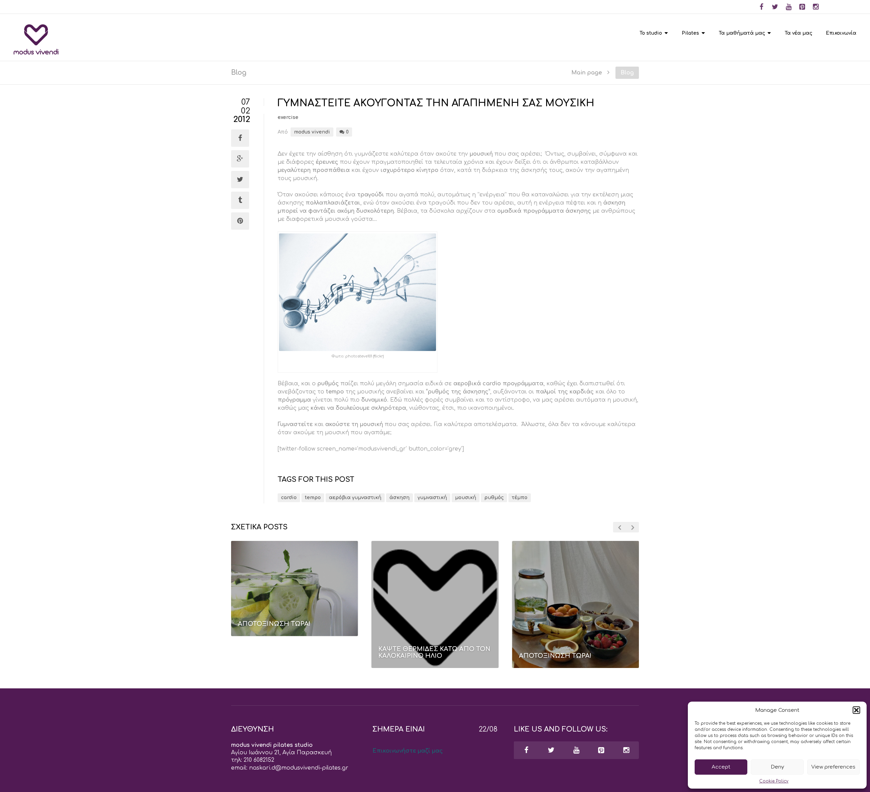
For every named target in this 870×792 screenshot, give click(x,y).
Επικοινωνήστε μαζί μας (407, 751)
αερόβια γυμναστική (355, 497)
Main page (586, 72)
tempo (313, 497)
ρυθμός (494, 497)
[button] (856, 710)
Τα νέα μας (798, 33)
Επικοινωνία (841, 33)
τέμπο (519, 497)
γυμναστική (432, 497)
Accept (721, 767)
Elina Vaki (278, 640)
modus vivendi (312, 132)
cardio (289, 497)
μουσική (465, 497)
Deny (777, 767)
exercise (288, 117)
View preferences (833, 767)
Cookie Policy (773, 781)
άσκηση (399, 497)
